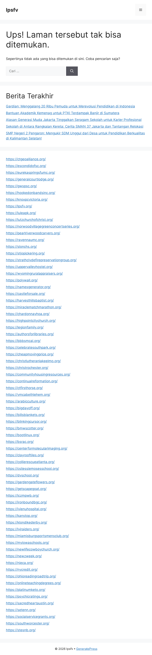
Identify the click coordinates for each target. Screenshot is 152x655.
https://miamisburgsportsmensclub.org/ (37, 536)
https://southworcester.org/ (27, 623)
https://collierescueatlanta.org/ (30, 462)
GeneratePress (86, 649)
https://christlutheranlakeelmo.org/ (33, 361)
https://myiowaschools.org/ (27, 543)
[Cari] (72, 71)
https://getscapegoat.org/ (26, 489)
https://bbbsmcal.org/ (23, 341)
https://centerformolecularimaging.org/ (36, 448)
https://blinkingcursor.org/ (26, 421)
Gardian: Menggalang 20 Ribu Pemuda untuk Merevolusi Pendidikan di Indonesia (70, 106)
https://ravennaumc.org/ (25, 240)
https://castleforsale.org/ (25, 294)
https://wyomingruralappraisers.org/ (34, 273)
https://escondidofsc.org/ (26, 166)
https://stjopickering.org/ (25, 253)
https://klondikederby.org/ (26, 522)
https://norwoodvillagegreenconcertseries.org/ (43, 226)
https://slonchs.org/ (21, 247)
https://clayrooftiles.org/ (25, 455)
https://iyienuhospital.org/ (26, 509)
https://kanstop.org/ (21, 516)
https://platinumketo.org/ (25, 590)
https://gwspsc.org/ (21, 186)
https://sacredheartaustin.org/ (30, 603)
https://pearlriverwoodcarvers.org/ (33, 233)
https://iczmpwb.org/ (22, 495)
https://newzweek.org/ (24, 556)
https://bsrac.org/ (20, 442)
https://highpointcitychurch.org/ (31, 321)
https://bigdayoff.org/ (23, 408)
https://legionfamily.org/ (25, 327)
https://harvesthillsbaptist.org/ (30, 300)
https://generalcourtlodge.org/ (30, 179)
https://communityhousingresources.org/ (38, 374)
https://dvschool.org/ (22, 475)
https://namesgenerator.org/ (28, 287)
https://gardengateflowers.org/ (30, 482)
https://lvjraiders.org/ (22, 529)
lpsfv (12, 10)
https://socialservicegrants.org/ (30, 617)
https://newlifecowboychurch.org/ (32, 549)
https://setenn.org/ (21, 610)
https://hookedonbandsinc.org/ (30, 193)
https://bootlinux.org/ (22, 435)
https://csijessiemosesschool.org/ (32, 469)
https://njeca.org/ (19, 563)
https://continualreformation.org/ (32, 381)
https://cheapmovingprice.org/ (30, 354)
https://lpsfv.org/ (19, 206)
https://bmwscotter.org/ (25, 428)
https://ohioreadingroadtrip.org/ (31, 576)
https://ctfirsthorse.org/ (24, 388)
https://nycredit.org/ (22, 569)
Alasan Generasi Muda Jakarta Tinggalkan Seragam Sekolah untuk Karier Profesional (74, 120)
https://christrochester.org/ (27, 368)
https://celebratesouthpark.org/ (31, 347)
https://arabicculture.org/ (26, 401)
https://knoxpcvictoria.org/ (27, 199)
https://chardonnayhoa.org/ (27, 314)
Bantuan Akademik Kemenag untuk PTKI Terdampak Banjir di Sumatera (62, 113)
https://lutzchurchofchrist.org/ (29, 220)
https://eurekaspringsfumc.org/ (30, 173)
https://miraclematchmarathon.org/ (33, 307)
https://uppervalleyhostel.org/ (29, 267)
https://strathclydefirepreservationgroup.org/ (41, 260)
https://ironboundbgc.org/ (26, 502)
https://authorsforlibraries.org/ (30, 334)
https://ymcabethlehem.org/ (28, 395)
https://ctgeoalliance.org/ (26, 159)
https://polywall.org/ (22, 280)
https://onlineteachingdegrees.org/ (33, 583)
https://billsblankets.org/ (25, 415)
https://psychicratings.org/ (27, 596)
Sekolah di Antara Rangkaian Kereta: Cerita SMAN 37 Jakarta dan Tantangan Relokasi (74, 126)
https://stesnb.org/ (21, 630)
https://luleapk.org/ (21, 213)
